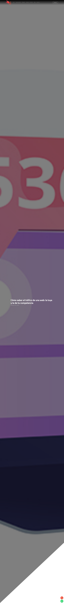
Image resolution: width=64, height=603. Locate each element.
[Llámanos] (61, 597)
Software (23, 2)
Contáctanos (55, 2)
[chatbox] (61, 601)
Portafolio (31, 2)
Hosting (27, 2)
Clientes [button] (38, 2)
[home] (8, 2)
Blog (34, 2)
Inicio (14, 2)
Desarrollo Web (18, 2)
